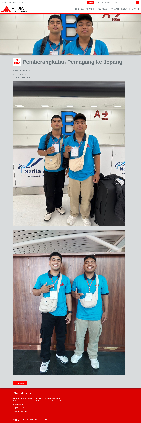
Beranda (79, 9)
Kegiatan (125, 9)
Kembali (20, 383)
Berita (24, 2)
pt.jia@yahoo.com (21, 411)
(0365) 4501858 (21, 404)
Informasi (114, 9)
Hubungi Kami (6, 2)
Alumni (135, 9)
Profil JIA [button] (90, 9)
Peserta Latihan (102, 2)
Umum (90, 2)
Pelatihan (102, 9)
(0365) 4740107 (21, 408)
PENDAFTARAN (16, 2)
